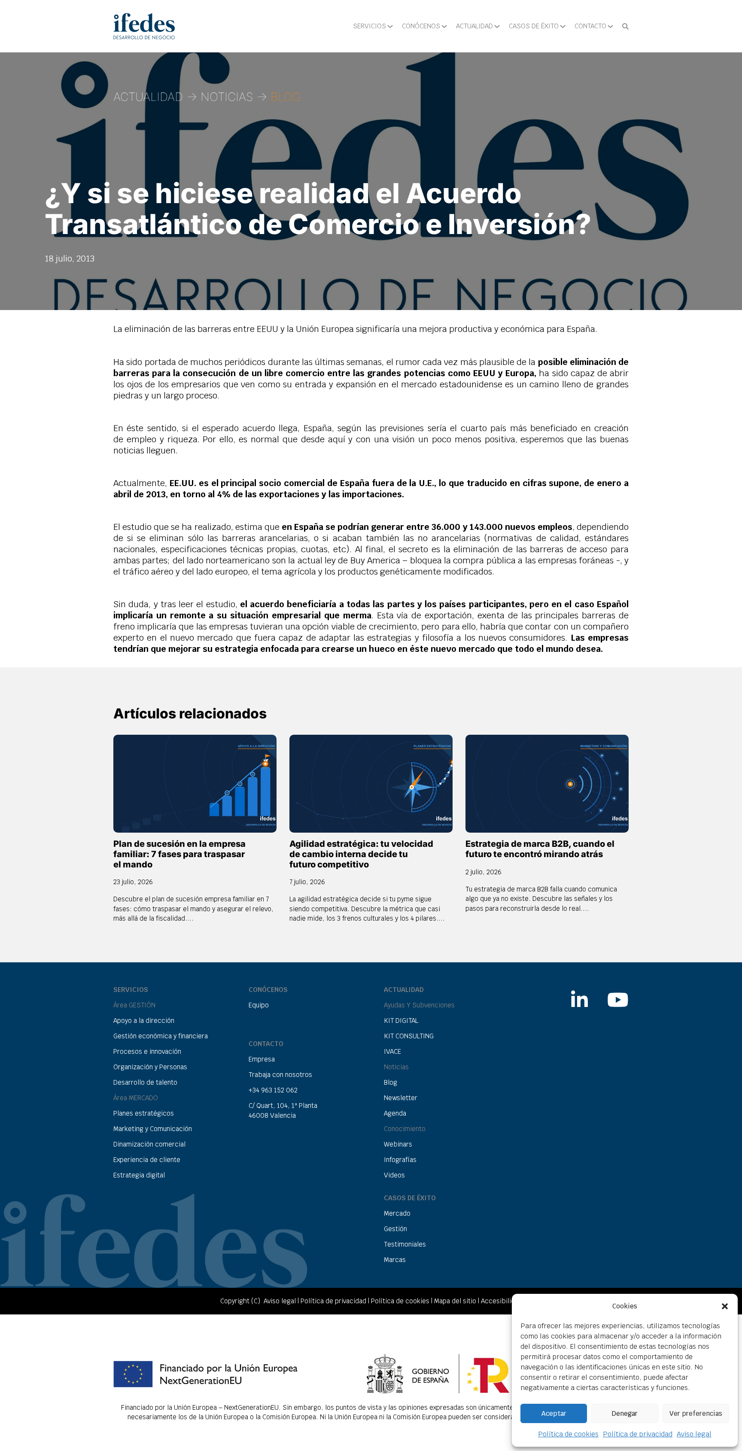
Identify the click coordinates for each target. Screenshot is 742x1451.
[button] (725, 1306)
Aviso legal (694, 1434)
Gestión (395, 1229)
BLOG (286, 96)
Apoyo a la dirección (143, 1020)
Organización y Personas (150, 1067)
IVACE (392, 1051)
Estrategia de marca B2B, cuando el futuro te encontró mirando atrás (539, 849)
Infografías (400, 1160)
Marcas (395, 1260)
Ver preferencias (695, 1413)
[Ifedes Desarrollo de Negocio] (144, 26)
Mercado (397, 1213)
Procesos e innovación (147, 1051)
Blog (390, 1082)
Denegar (625, 1413)
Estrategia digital (139, 1175)
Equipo (259, 1005)
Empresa (262, 1059)
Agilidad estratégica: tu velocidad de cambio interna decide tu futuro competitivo (361, 854)
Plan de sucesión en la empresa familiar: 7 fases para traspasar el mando (179, 854)
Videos (394, 1175)
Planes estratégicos (143, 1113)
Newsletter (400, 1098)
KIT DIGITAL (401, 1020)
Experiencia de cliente (146, 1160)
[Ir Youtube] (618, 995)
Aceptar (553, 1413)
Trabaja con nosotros (280, 1075)
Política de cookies (568, 1434)
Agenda (395, 1113)
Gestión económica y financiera (160, 1036)
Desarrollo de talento (145, 1082)
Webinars (398, 1144)
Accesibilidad (501, 1301)
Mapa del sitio (455, 1301)
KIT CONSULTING (409, 1036)
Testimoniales (405, 1244)
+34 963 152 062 (273, 1090)
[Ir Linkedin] (579, 995)
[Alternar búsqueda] (625, 26)
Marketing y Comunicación (152, 1129)
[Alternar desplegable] (390, 26)
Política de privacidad (637, 1434)
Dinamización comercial (149, 1144)
